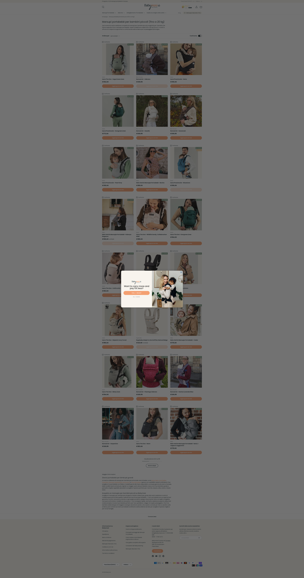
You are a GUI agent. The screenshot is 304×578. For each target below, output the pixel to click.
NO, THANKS (136, 297)
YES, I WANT (137, 293)
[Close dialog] (181, 272)
